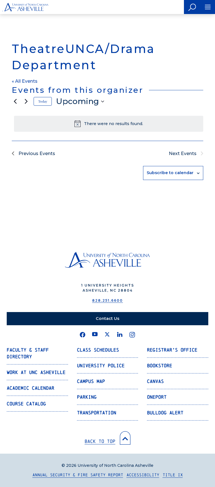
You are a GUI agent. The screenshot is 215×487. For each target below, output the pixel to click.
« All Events (25, 81)
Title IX (173, 474)
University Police (101, 365)
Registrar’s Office (172, 349)
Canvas (155, 381)
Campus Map (91, 381)
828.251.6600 (107, 300)
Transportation (96, 412)
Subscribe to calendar (170, 172)
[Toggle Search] (192, 7)
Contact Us (107, 318)
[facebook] (82, 335)
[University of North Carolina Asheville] (25, 7)
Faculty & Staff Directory (28, 353)
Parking (87, 397)
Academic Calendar (30, 388)
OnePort (157, 397)
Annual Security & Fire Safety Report (77, 474)
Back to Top (100, 441)
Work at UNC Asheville (36, 372)
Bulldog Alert (165, 412)
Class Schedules (98, 349)
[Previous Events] (15, 101)
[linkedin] (120, 335)
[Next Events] (26, 101)
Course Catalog (26, 403)
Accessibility (143, 474)
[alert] (108, 123)
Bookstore (159, 365)
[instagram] (132, 335)
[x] (107, 335)
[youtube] (95, 335)
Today (42, 101)
